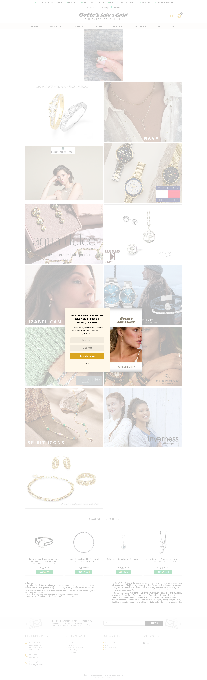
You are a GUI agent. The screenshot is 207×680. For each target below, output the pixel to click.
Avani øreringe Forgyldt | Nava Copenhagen (22, 675)
